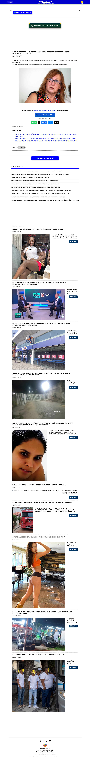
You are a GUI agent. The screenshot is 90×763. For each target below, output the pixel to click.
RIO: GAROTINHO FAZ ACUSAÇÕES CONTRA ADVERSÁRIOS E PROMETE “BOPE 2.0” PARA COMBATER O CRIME (40, 174)
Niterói (36, 110)
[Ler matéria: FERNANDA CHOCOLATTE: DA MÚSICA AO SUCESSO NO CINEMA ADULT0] (74, 238)
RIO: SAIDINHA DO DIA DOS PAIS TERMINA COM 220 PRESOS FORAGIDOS (30, 177)
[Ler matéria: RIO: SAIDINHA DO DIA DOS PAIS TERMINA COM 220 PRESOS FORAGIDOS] (74, 663)
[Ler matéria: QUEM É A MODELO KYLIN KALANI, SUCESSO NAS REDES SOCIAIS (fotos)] (74, 546)
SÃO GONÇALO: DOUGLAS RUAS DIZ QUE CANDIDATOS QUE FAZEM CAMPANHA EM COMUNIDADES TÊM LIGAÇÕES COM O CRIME (45, 200)
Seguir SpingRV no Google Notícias (45, 114)
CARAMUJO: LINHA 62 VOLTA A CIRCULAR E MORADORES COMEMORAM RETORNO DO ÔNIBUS (35, 187)
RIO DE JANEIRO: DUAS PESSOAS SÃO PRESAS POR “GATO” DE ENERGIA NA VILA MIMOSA (35, 184)
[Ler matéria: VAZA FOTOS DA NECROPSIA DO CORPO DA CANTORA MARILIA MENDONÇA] (74, 494)
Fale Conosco (57, 757)
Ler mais (73, 242)
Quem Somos (50, 757)
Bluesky (50, 122)
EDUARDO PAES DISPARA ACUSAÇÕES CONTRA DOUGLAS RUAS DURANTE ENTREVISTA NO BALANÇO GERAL (40, 193)
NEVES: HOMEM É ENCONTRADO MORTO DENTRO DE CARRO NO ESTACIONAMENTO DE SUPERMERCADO (42, 612)
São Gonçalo (42, 110)
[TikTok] (46, 741)
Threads (56, 122)
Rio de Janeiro (52, 110)
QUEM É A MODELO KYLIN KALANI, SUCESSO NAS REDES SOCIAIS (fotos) (38, 537)
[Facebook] (40, 741)
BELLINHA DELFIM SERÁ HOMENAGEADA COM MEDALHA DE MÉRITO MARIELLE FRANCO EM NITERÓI (46, 140)
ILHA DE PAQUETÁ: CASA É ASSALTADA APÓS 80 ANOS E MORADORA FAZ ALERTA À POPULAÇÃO (36, 171)
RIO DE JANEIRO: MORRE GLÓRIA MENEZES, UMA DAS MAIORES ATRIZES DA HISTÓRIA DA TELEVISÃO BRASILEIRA (41, 190)
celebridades (21, 147)
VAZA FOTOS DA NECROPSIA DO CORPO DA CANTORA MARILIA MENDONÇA (39, 485)
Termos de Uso (43, 757)
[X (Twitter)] (43, 741)
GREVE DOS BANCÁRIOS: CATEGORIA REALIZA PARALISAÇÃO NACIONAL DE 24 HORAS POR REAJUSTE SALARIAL (41, 324)
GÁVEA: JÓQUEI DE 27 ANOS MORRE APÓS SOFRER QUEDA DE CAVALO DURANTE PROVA (34, 180)
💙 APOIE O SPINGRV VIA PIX (22, 12)
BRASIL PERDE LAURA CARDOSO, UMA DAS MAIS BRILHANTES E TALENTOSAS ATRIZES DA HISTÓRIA (45, 138)
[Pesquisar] (79, 10)
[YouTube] (50, 741)
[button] (10, 2)
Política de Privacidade (34, 757)
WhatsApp (34, 122)
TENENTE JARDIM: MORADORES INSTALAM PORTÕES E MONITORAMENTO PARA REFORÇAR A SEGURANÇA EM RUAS (41, 374)
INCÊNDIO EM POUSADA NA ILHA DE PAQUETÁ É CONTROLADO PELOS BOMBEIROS (42, 502)
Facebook (44, 122)
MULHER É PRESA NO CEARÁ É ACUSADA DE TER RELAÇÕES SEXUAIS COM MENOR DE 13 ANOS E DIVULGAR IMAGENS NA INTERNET (42, 424)
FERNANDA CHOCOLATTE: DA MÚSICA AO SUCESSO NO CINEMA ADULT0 (38, 229)
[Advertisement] (45, 39)
